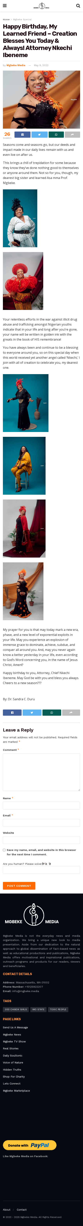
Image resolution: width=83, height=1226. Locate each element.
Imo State (38, 1009)
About (6, 1209)
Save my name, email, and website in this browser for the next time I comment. (41, 852)
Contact (22, 1209)
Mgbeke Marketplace (16, 1090)
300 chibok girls (16, 1009)
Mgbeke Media (16, 65)
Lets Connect (11, 1083)
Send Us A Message (15, 1027)
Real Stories (11, 1048)
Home (6, 19)
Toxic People (58, 1009)
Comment (11, 750)
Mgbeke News (12, 1034)
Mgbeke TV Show (14, 1041)
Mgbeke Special (22, 19)
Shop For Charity (14, 1076)
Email (8, 815)
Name (8, 798)
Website (8, 832)
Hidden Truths (12, 1069)
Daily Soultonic (12, 1055)
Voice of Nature (13, 1062)
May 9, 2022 (41, 65)
